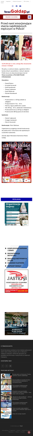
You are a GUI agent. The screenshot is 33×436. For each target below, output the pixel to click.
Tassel (21, 426)
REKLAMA (17, 199)
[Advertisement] (16, 235)
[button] (29, 17)
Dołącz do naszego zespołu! (19, 413)
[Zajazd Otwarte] (16, 335)
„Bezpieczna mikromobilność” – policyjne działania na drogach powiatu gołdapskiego (22, 398)
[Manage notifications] (29, 432)
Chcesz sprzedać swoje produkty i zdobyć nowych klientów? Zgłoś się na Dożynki (21, 409)
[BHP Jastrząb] (16, 292)
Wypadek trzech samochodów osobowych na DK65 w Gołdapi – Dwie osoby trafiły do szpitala (21, 392)
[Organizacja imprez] (16, 225)
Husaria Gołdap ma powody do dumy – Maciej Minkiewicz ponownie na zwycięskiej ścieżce (21, 381)
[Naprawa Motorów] (16, 268)
